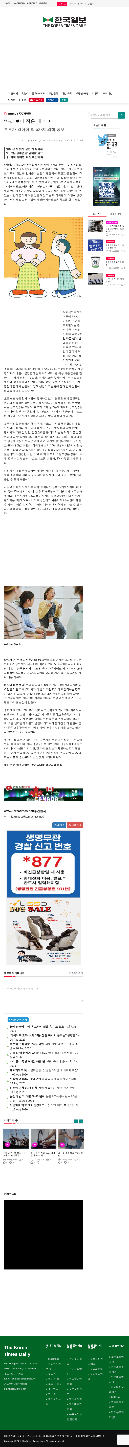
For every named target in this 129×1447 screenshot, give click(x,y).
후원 (64, 100)
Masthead (53, 1358)
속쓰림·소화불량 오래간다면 (70, 1154)
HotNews (110, 241)
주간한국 (53, 93)
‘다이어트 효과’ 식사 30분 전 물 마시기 (43, 1154)
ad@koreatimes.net (15, 1388)
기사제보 (43, 3)
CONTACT (32, 3)
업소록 (22, 100)
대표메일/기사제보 (14, 1373)
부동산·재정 (82, 93)
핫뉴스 (25, 93)
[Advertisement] (64, 61)
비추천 (76, 825)
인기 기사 (97, 214)
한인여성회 (75, 1399)
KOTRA (115, 1397)
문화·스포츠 (38, 93)
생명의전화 (96, 1368)
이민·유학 (67, 93)
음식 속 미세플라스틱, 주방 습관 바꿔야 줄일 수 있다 (115, 228)
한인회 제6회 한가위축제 (82, 3)
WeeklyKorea (112, 222)
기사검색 (52, 100)
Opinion (111, 135)
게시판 (12, 100)
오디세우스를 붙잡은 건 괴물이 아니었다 (14, 1154)
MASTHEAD (19, 3)
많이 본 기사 (115, 214)
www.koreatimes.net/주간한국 (25, 811)
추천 (60, 825)
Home (12, 113)
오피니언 (108, 93)
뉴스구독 (38, 100)
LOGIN (8, 3)
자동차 (95, 93)
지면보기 (13, 93)
